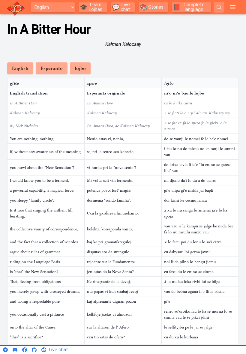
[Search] (219, 7)
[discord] (15, 349)
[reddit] (43, 349)
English (20, 68)
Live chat (58, 349)
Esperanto (51, 68)
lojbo (80, 68)
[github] (34, 349)
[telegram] (5, 349)
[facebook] (24, 349)
